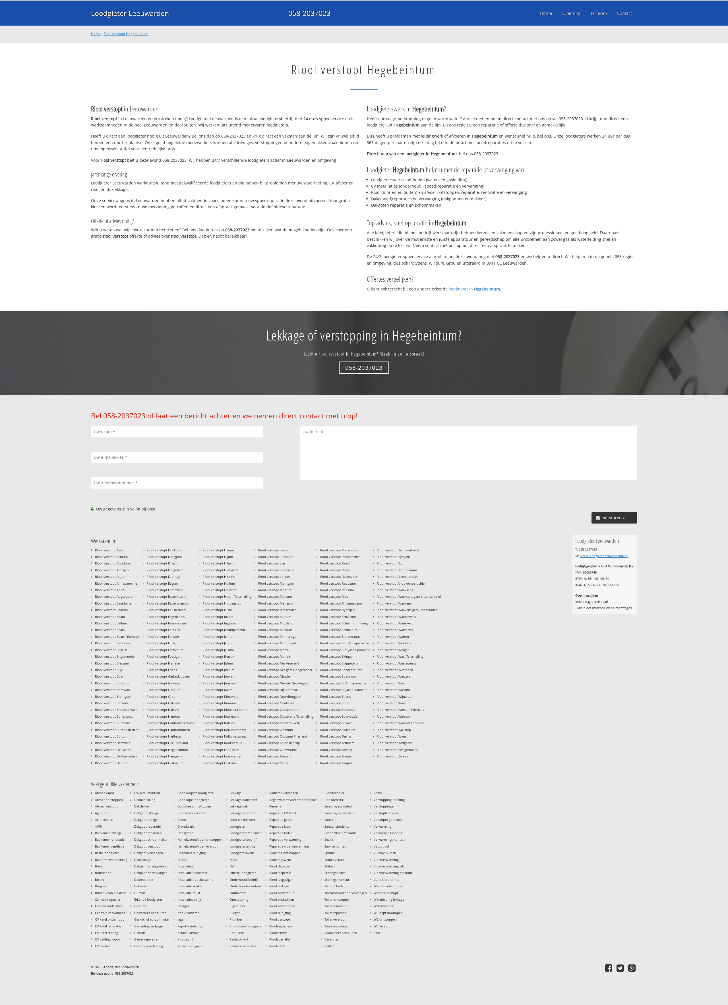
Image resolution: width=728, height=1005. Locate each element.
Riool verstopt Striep (335, 703)
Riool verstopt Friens (161, 670)
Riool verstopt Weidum (394, 643)
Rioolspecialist (279, 939)
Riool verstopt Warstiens (395, 630)
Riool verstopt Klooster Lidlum (224, 709)
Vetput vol (381, 846)
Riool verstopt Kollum (218, 723)
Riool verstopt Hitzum (218, 576)
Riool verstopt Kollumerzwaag (224, 736)
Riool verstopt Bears (110, 630)
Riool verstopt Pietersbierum (341, 550)
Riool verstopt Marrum (274, 590)
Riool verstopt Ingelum (219, 623)
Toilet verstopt (335, 919)
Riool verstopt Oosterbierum (279, 709)
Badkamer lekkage (108, 833)
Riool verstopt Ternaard (337, 743)
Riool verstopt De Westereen (116, 756)
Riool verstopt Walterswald (396, 616)
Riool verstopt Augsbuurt (113, 596)
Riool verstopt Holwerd (219, 590)
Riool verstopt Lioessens (276, 570)
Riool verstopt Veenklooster (397, 576)
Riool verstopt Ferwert (162, 636)
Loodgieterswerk (241, 853)
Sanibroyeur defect (338, 806)
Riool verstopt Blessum (112, 663)
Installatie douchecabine (195, 879)
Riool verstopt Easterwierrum (167, 603)
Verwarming (382, 826)
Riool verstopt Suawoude (338, 716)
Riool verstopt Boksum (112, 683)
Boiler (99, 866)
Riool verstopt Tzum (391, 563)
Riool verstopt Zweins (393, 756)
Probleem (236, 933)
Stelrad (329, 866)
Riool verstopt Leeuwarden (222, 756)
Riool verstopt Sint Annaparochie (344, 643)
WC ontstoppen (385, 919)
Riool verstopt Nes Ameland (278, 663)
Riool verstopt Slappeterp (339, 663)
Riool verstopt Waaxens (394, 603)
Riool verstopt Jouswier (219, 683)
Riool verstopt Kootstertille (222, 743)
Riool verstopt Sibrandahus (340, 636)
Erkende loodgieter (148, 899)
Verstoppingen (384, 806)
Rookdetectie (334, 800)
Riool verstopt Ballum (111, 623)
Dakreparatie (143, 879)
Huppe (182, 859)
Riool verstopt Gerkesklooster (168, 676)
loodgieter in (474, 289)
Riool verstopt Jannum (218, 636)
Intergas (183, 906)
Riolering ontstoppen (285, 853)
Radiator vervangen (283, 793)
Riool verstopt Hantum (163, 716)
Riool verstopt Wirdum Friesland (400, 723)
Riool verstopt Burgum (111, 736)
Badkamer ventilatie (109, 846)
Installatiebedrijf (189, 899)
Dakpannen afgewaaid (150, 866)
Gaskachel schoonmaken (152, 919)
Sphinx (329, 853)
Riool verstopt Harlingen (164, 736)
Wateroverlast (384, 906)
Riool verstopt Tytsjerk (393, 557)
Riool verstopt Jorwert (218, 676)
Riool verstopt (279, 919)
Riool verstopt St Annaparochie (343, 683)
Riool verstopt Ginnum (163, 683)
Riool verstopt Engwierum (165, 616)
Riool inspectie (280, 873)
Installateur (185, 866)
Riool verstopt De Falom (113, 749)
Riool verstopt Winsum (393, 703)
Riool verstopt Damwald (113, 743)
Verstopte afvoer (386, 813)
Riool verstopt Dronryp (163, 576)
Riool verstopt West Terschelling (400, 656)
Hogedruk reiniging (191, 853)
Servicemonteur (336, 846)
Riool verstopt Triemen (336, 756)
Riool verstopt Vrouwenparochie (401, 583)
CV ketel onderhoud (110, 919)
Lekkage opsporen (243, 813)
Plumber (235, 919)
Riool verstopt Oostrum (275, 730)
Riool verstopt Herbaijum (164, 763)
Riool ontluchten (281, 899)
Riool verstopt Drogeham (164, 570)
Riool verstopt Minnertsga (277, 636)
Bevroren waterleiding (111, 859)
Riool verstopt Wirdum (393, 716)
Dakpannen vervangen (150, 873)
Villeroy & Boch (385, 853)
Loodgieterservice (242, 846)
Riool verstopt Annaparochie (116, 583)
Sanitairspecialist (336, 826)
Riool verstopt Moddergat (277, 643)
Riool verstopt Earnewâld (164, 590)
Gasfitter (140, 906)
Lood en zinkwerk (242, 819)
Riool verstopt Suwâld (336, 723)
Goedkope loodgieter (193, 800)
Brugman (101, 886)
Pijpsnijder (237, 906)
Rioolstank (277, 946)
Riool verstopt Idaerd (217, 616)
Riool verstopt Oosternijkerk (279, 723)
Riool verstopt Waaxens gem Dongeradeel (407, 610)
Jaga (180, 919)
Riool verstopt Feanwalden (166, 623)
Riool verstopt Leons (273, 550)
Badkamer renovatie (110, 839)
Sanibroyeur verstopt (339, 813)
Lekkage (235, 793)
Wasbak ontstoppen (388, 886)
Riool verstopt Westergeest (396, 663)
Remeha (275, 806)
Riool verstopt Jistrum (218, 670)
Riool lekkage (279, 886)
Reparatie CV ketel (282, 813)
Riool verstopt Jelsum (218, 650)
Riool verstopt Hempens (164, 756)
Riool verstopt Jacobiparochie (224, 630)
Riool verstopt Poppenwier (340, 557)
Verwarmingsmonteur (390, 839)
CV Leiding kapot (107, 939)
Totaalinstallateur (337, 926)
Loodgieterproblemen (245, 833)
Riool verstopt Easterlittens (166, 596)
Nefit (233, 866)
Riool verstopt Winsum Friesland (401, 709)
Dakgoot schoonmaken (151, 839)
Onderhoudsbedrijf (243, 879)
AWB (98, 826)
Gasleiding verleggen (149, 926)
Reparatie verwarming (285, 839)
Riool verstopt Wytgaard (394, 743)
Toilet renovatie (335, 906)
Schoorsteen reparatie (340, 833)
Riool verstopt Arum (110, 590)
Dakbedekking (144, 800)
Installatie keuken (190, 886)
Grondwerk (185, 826)
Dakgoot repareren (148, 833)
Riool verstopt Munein (274, 656)
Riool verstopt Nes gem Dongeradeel (285, 670)
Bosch (99, 879)
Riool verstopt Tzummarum (397, 570)
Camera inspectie (107, 899)
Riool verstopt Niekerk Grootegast (283, 683)
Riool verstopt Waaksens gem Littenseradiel (409, 596)
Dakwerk (140, 886)
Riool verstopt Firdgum (163, 643)
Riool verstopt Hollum (218, 583)
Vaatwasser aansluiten (340, 933)
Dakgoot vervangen (148, 853)
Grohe (182, 819)
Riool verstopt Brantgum (113, 696)
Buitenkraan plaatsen (110, 893)
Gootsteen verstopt (191, 813)
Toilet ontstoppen (337, 899)
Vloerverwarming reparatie (393, 873)
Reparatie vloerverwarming (289, 846)
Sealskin (330, 839)
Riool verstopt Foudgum (164, 656)
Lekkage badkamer (243, 800)
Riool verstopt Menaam (275, 603)
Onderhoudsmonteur (245, 886)
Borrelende (103, 873)
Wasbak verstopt (386, 893)
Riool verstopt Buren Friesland (117, 730)
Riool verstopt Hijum (217, 557)
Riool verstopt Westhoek (395, 670)
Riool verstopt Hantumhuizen (168, 730)
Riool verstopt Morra (273, 650)
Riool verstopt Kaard (217, 690)
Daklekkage (142, 859)
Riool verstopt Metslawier (277, 610)
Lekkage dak (238, 806)
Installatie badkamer (192, 873)
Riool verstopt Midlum (274, 616)
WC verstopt (383, 926)
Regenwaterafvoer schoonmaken (293, 800)
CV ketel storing (106, 933)
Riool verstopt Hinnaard (220, 570)
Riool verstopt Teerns (335, 736)
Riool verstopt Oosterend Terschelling (285, 716)
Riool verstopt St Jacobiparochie (343, 690)
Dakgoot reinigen (147, 819)
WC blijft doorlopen (388, 913)
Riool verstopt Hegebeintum (126, 33)
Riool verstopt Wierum (393, 690)
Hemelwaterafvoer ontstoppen (200, 839)
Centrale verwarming (110, 913)
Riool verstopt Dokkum (163, 550)
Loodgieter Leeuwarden (130, 13)
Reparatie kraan (280, 826)
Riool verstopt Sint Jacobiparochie (345, 650)
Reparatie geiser (281, 819)
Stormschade (334, 886)
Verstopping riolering (389, 800)
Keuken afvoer (188, 933)
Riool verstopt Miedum (275, 630)
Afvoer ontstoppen (109, 800)
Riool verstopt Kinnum (219, 703)
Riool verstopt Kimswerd (220, 696)
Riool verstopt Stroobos (337, 709)
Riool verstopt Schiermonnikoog (344, 623)
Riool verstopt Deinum (111, 763)
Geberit (139, 933)
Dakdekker (142, 806)
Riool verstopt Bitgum (111, 650)
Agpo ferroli (103, 813)
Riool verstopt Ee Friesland (166, 610)
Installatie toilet (188, 893)
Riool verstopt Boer (109, 676)
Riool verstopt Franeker (163, 663)
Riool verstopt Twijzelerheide (398, 550)
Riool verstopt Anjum (110, 576)
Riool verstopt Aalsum (111, 550)
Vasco (378, 793)
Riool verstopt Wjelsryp (394, 730)
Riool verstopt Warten (393, 636)
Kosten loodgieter (190, 946)
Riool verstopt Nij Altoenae (278, 690)
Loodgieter (237, 826)
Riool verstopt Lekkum (219, 763)
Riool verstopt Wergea (393, 650)
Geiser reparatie (145, 939)
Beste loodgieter (107, 853)
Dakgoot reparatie (147, 826)
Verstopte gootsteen (389, 819)
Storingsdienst (335, 873)
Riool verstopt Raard (335, 563)
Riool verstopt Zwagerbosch (397, 749)
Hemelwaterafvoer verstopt (197, 846)
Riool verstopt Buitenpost (114, 716)
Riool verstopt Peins (273, 763)
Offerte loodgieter (242, 873)
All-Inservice (104, 819)
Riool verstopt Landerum (220, 749)
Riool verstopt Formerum (164, 650)
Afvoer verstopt (106, 806)
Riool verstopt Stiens (335, 696)
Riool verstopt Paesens (275, 756)
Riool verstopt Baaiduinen (114, 603)
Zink (377, 933)
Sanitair (330, 819)
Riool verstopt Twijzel (336, 763)
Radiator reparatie (242, 946)
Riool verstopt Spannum (338, 676)
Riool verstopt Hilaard (218, 563)
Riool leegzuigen (281, 879)
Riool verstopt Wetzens (394, 676)
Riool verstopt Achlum (111, 557)
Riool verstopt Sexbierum (338, 630)
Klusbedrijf (185, 939)
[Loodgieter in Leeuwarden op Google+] (632, 968)
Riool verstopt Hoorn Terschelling (226, 596)
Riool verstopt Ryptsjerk (337, 610)
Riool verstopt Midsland (275, 623)
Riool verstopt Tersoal (336, 749)
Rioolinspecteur (280, 926)
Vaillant (330, 946)
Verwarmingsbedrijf (388, 833)
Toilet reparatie (335, 913)
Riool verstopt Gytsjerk (163, 703)
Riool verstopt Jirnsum (218, 656)
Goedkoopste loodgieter (195, 793)
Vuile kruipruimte (386, 879)
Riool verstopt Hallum (162, 709)
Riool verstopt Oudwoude (277, 749)
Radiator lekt (238, 939)
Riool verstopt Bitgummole (115, 656)
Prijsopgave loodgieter (245, 926)
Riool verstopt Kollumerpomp (224, 730)
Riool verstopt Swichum (337, 730)
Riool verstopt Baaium (111, 610)
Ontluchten (237, 893)
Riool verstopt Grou (160, 696)
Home (96, 33)
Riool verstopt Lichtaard (275, 557)
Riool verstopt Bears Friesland (117, 636)
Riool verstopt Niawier (274, 676)
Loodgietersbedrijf (243, 839)
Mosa (233, 859)
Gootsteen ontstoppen (194, 806)
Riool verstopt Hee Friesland (167, 743)
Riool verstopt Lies (272, 563)
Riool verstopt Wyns (391, 736)
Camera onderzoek (109, 906)
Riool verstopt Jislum (217, 663)
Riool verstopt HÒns (217, 610)
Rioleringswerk (280, 859)
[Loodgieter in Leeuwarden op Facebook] (609, 968)
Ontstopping (238, 899)
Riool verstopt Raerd (335, 570)
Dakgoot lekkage (146, 813)
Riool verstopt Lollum (274, 576)
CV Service (102, 946)
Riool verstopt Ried (334, 596)
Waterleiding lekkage (389, 899)
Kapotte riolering (189, 926)
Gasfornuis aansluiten (150, 913)
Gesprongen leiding (148, 946)
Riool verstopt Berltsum (112, 643)
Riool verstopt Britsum (111, 703)
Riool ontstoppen (282, 906)
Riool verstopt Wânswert (395, 623)
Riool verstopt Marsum (275, 596)
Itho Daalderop (188, 913)
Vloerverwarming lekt (389, 866)
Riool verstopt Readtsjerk (338, 576)
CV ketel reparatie (108, 926)
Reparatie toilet (280, 833)
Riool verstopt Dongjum (164, 557)
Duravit (139, 893)
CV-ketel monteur (147, 793)
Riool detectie (279, 866)
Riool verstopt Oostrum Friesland (282, 736)
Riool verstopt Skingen (336, 656)
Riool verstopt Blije (109, 670)
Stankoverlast (334, 859)
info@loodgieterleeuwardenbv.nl (604, 556)
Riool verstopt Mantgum (276, 583)
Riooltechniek (334, 793)
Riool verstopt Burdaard (112, 723)
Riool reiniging (280, 913)
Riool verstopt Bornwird (112, 690)
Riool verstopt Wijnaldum (395, 696)
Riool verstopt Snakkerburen (341, 670)
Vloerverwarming (386, 859)
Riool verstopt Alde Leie (112, 563)
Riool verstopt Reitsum (337, 590)
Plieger (234, 913)
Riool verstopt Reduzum (338, 583)
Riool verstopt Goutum (163, 690)
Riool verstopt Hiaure (218, 550)
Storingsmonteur (336, 879)
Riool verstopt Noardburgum (279, 696)
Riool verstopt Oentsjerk (276, 703)
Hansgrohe (185, 833)
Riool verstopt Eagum (162, 583)
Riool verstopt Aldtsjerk (112, 570)
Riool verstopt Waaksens (395, 590)
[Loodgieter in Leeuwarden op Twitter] (621, 968)
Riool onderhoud (282, 893)
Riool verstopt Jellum (217, 643)
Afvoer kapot (104, 793)
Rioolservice (278, 933)
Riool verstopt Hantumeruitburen (171, 723)
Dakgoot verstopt (147, 846)
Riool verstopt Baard (110, 616)
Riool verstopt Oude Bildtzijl (279, 743)
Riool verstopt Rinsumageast (341, 603)
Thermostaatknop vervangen (345, 893)
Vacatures (331, 939)
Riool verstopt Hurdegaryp (221, 603)
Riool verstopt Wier (391, 683)
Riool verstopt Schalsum (338, 616)
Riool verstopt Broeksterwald (116, 709)
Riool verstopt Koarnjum (220, 716)
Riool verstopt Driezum (163, 563)
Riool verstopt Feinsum (163, 630)
